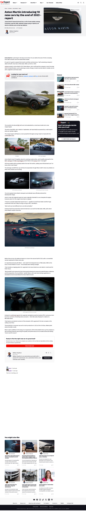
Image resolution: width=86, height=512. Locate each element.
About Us (15, 503)
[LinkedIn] (49, 499)
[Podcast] (52, 499)
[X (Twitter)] (46, 499)
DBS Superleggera (19, 160)
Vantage (10, 160)
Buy (41, 2)
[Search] (81, 2)
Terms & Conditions (44, 506)
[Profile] (83, 2)
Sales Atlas (59, 2)
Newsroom (22, 503)
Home (6, 8)
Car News (10, 8)
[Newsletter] (78, 2)
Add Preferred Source (69, 139)
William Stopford (14, 31)
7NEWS (62, 503)
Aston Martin (15, 8)
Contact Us (54, 503)
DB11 (6, 160)
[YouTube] (34, 499)
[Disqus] (29, 383)
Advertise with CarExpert (34, 503)
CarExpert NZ (70, 503)
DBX (18, 125)
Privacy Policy (35, 506)
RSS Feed (51, 506)
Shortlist (33, 2)
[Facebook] (37, 499)
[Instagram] (40, 499)
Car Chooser (50, 2)
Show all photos (76, 9)
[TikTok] (43, 499)
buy (37, 76)
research (25, 76)
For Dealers (46, 503)
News (14, 2)
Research (23, 2)
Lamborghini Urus (9, 135)
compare (31, 76)
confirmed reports (15, 315)
